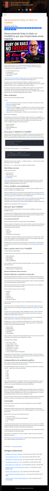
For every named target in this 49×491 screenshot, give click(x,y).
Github (19, 9)
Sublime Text (36, 307)
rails (11, 28)
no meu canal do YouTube (17, 437)
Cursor (16, 317)
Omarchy (24, 204)
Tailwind (30, 134)
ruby (6, 28)
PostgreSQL (9, 176)
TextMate (24, 307)
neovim (34, 28)
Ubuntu (18, 198)
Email (30, 9)
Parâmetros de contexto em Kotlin (13, 459)
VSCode (12, 317)
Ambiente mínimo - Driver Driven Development (16, 478)
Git (7, 177)
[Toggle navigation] (5, 14)
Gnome (27, 198)
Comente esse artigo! (17, 446)
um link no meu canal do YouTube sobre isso (17, 78)
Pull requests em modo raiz (12, 462)
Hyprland (8, 112)
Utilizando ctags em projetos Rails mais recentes (17, 467)
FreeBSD (29, 66)
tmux (29, 28)
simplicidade (22, 28)
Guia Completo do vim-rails (12, 457)
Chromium (9, 107)
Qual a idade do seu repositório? (13, 464)
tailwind (13, 29)
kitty (39, 28)
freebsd (16, 28)
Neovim (8, 105)
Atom (5, 309)
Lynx (9, 384)
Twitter (22, 9)
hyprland (7, 29)
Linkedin (27, 9)
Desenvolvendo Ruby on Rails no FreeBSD (20, 21)
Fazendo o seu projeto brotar (12, 471)
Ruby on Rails (22, 66)
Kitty (7, 102)
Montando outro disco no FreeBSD (13, 454)
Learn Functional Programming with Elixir (15, 474)
